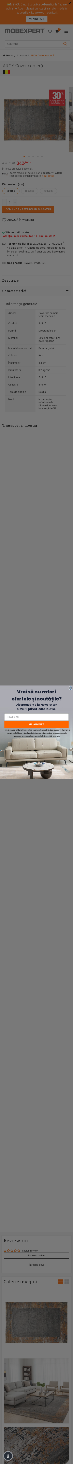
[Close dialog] (70, 688)
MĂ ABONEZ (36, 724)
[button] (8, 1456)
